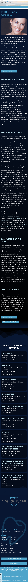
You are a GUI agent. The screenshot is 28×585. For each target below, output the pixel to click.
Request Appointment (14, 558)
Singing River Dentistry (17, 567)
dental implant (15, 218)
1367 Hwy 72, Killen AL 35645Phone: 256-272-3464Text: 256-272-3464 (12, 451)
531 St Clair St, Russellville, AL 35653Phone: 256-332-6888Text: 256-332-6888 (13, 397)
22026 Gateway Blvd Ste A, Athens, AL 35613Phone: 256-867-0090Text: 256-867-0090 (13, 437)
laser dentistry (5, 220)
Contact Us (14, 563)
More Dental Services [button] (10, 321)
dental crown (13, 216)
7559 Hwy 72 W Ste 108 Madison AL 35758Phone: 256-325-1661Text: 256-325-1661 (13, 480)
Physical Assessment (12, 132)
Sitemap (20, 570)
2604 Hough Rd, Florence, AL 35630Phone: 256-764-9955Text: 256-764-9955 (13, 409)
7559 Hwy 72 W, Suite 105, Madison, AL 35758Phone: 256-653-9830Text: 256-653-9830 (13, 370)
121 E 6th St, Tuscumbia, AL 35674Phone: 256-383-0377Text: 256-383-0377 (13, 357)
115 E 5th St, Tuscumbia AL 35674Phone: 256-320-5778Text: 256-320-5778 (12, 465)
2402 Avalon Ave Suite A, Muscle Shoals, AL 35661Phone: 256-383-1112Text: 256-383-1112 (12, 384)
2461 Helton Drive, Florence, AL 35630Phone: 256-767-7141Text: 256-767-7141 (13, 422)
